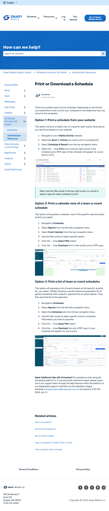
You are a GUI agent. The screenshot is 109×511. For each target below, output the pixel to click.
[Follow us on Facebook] (80, 487)
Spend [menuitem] (8, 164)
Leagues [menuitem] (9, 158)
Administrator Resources (84, 72)
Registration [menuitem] (10, 152)
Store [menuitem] (7, 96)
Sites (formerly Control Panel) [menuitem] (12, 145)
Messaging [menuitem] (10, 101)
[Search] (103, 53)
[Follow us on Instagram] (92, 487)
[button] (25, 90)
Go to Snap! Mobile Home (95, 18)
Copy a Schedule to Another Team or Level (53, 442)
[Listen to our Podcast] (98, 487)
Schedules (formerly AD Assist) (51, 72)
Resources (49, 16)
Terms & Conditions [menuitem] (28, 469)
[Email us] (104, 487)
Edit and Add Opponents (45, 429)
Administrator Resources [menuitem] (14, 137)
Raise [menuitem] (7, 90)
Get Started (73, 18)
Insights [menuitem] (8, 112)
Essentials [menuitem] (12, 130)
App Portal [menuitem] (10, 107)
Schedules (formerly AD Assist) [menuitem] (11, 121)
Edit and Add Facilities (44, 436)
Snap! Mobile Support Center (17, 72)
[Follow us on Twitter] (86, 487)
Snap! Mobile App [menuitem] (13, 169)
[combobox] (52, 53)
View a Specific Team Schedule (48, 449)
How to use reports (43, 422)
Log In (63, 18)
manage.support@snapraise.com (60, 389)
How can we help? (21, 47)
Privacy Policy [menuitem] (83, 469)
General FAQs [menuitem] (11, 84)
